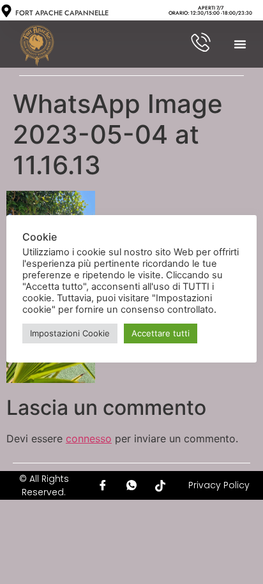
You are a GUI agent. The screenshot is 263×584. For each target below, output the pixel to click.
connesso (89, 438)
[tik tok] (160, 485)
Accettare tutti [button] (161, 333)
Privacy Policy (219, 485)
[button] (240, 44)
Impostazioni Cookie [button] (70, 333)
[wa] (131, 485)
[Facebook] (102, 485)
